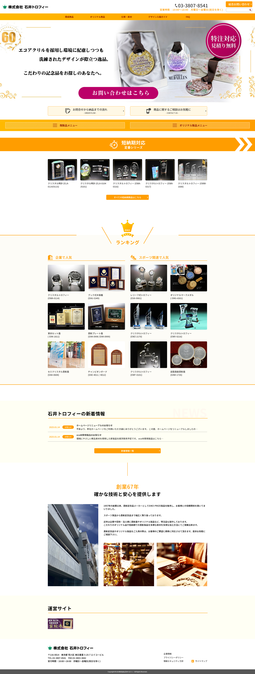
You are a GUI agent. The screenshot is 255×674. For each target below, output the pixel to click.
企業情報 (168, 653)
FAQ (188, 16)
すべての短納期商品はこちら (127, 197)
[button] (3, 61)
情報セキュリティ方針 (173, 661)
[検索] (250, 10)
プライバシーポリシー (174, 657)
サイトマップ (201, 661)
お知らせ (68, 427)
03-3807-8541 (193, 5)
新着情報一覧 (127, 450)
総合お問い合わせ (239, 4)
